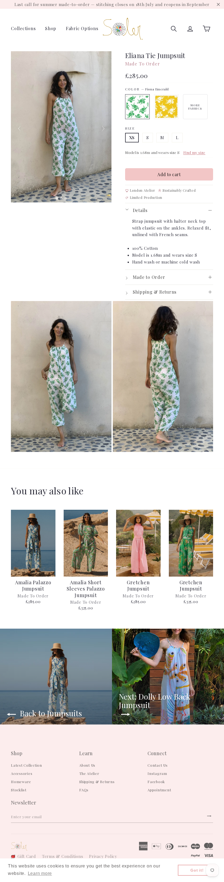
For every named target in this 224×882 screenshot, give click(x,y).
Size (130, 128)
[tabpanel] (61, 126)
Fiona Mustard (166, 106)
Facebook (156, 781)
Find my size (194, 152)
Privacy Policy (103, 856)
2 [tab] (62, 198)
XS (132, 137)
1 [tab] (57, 198)
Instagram (157, 773)
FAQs (84, 789)
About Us (87, 765)
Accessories (21, 773)
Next (103, 127)
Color (147, 89)
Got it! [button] (197, 870)
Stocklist (18, 789)
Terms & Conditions (62, 856)
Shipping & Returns (97, 781)
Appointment (159, 789)
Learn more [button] (40, 873)
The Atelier (89, 773)
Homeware (21, 781)
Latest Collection (26, 765)
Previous (19, 127)
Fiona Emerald (137, 106)
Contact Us (158, 765)
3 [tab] (66, 198)
